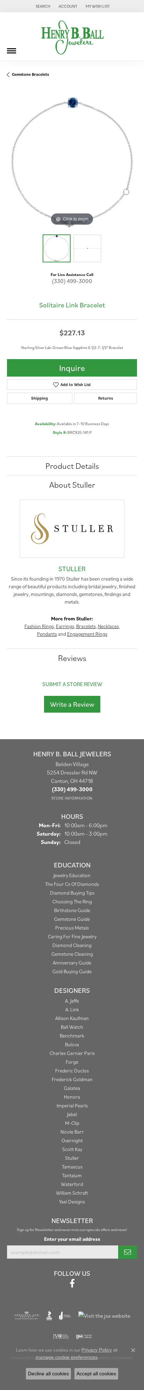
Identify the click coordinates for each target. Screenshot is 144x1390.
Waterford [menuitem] (72, 1184)
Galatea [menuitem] (72, 1088)
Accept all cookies (96, 1373)
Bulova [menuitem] (72, 1044)
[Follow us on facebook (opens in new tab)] (72, 1283)
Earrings (65, 626)
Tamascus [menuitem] (72, 1166)
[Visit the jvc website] (60, 1336)
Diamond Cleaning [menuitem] (72, 945)
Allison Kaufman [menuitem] (72, 1018)
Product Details (72, 465)
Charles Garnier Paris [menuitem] (72, 1053)
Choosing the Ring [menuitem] (72, 901)
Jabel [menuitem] (72, 1114)
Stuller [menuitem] (72, 1158)
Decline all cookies (48, 1373)
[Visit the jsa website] (104, 1315)
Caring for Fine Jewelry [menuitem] (72, 936)
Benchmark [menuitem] (72, 1035)
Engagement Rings (87, 634)
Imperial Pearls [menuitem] (72, 1105)
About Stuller (72, 484)
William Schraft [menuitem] (72, 1192)
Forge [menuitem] (72, 1061)
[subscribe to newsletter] (127, 1252)
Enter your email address (72, 1239)
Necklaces (108, 626)
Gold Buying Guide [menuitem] (72, 971)
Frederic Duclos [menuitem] (72, 1070)
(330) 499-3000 (72, 280)
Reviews (72, 657)
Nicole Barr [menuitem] (72, 1131)
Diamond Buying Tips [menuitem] (72, 892)
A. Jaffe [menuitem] (72, 1000)
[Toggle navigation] (11, 48)
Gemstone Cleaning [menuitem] (72, 954)
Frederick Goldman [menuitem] (72, 1079)
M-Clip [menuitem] (72, 1123)
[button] (42, 6)
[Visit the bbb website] (49, 1315)
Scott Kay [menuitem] (72, 1149)
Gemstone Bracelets (30, 74)
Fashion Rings (39, 626)
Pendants (47, 634)
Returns (105, 398)
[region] (72, 162)
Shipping (39, 398)
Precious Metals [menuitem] (72, 927)
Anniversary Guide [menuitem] (72, 962)
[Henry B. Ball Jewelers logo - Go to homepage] (72, 36)
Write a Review (72, 704)
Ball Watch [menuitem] (72, 1027)
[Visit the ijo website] (84, 1336)
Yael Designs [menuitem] (72, 1201)
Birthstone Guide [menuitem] (72, 910)
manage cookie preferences (67, 1357)
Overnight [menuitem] (72, 1140)
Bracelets (86, 626)
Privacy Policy (96, 1350)
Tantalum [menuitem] (72, 1175)
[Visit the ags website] (26, 1315)
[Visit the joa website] (65, 1315)
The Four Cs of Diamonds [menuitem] (72, 884)
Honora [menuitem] (72, 1096)
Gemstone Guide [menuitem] (72, 919)
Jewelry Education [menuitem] (72, 875)
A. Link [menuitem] (72, 1009)
